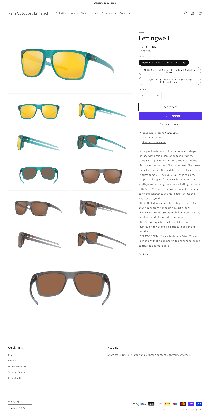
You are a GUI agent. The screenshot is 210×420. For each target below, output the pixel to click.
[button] (185, 13)
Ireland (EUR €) (18, 408)
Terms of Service (16, 372)
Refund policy (15, 378)
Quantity (143, 89)
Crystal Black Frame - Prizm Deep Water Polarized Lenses (170, 80)
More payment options (170, 124)
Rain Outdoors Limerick (177, 410)
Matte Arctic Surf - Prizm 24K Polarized (163, 62)
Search (11, 354)
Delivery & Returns (18, 366)
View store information (154, 141)
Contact (12, 360)
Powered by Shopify (194, 410)
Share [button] (145, 254)
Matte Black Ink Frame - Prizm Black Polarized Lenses (170, 71)
